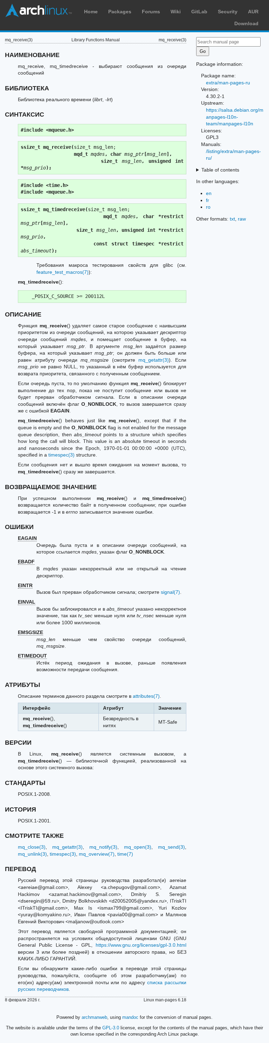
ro (208, 207)
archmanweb (94, 1017)
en (209, 193)
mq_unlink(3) (32, 854)
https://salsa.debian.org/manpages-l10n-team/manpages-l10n (234, 116)
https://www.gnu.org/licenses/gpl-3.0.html (141, 945)
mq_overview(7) (97, 854)
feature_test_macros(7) (62, 272)
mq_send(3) (171, 847)
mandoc (130, 1017)
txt (232, 219)
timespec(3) (61, 455)
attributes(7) (146, 696)
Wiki (176, 11)
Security (227, 11)
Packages (119, 11)
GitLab (199, 11)
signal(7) (170, 592)
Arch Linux (38, 11)
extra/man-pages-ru (228, 82)
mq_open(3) (137, 847)
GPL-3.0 (110, 1027)
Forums (151, 11)
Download (246, 23)
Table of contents (220, 170)
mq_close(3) (32, 847)
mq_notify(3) (103, 847)
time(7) (125, 854)
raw (242, 219)
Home (91, 11)
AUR (253, 11)
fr (207, 200)
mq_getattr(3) (153, 360)
